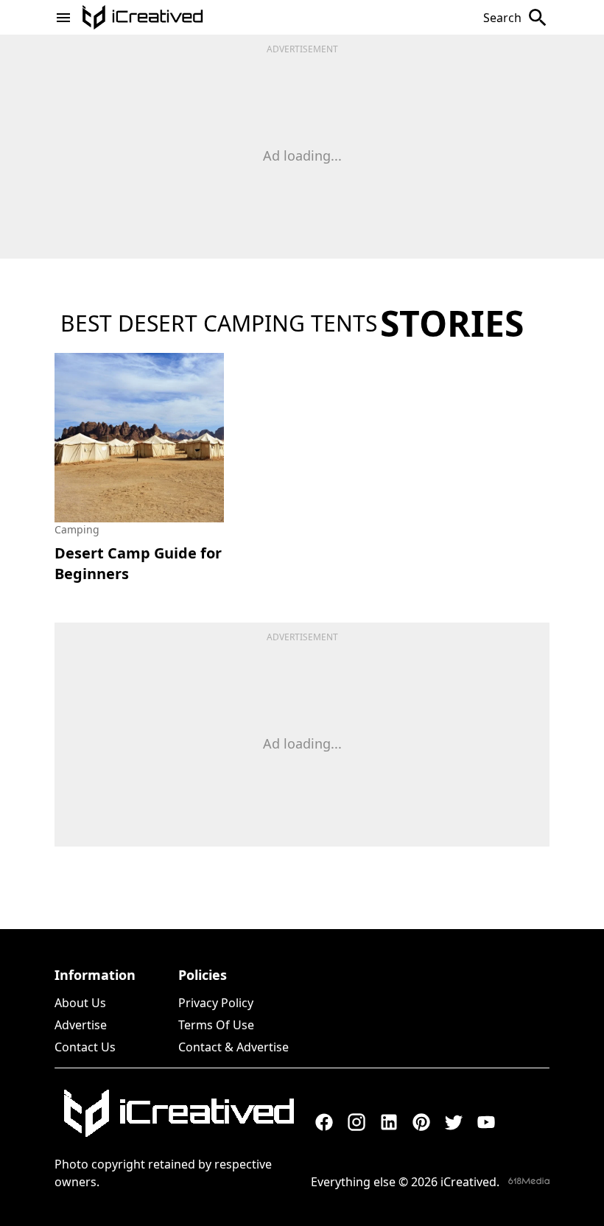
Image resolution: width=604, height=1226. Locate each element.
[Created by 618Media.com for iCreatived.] (528, 1180)
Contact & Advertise (233, 1047)
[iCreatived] (178, 1113)
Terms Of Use (216, 1025)
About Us (80, 1003)
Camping (77, 529)
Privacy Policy (215, 1003)
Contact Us (85, 1047)
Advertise (81, 1025)
